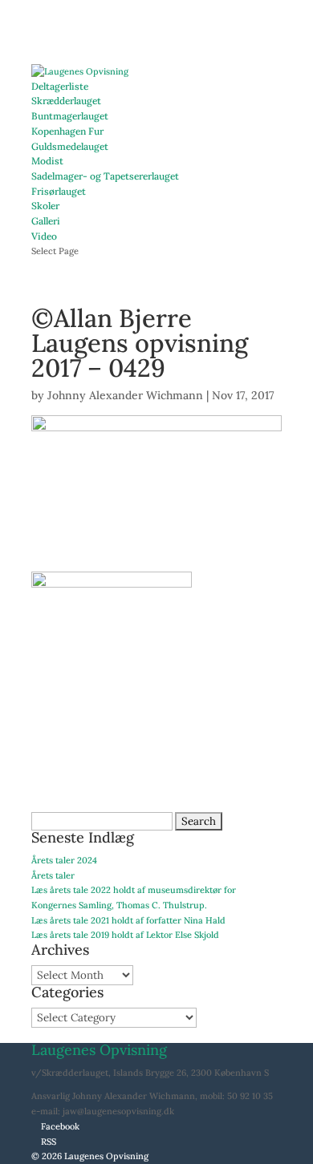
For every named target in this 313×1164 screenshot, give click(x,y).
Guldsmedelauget (69, 146)
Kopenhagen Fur (67, 131)
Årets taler (53, 875)
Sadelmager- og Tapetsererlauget (105, 176)
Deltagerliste (59, 86)
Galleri (45, 221)
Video (44, 236)
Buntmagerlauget (69, 116)
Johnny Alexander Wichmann (125, 395)
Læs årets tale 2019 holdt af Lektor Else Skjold (125, 934)
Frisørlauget (58, 191)
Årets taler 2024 (64, 860)
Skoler (45, 206)
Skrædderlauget (66, 101)
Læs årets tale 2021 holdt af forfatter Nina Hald (128, 920)
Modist (47, 161)
